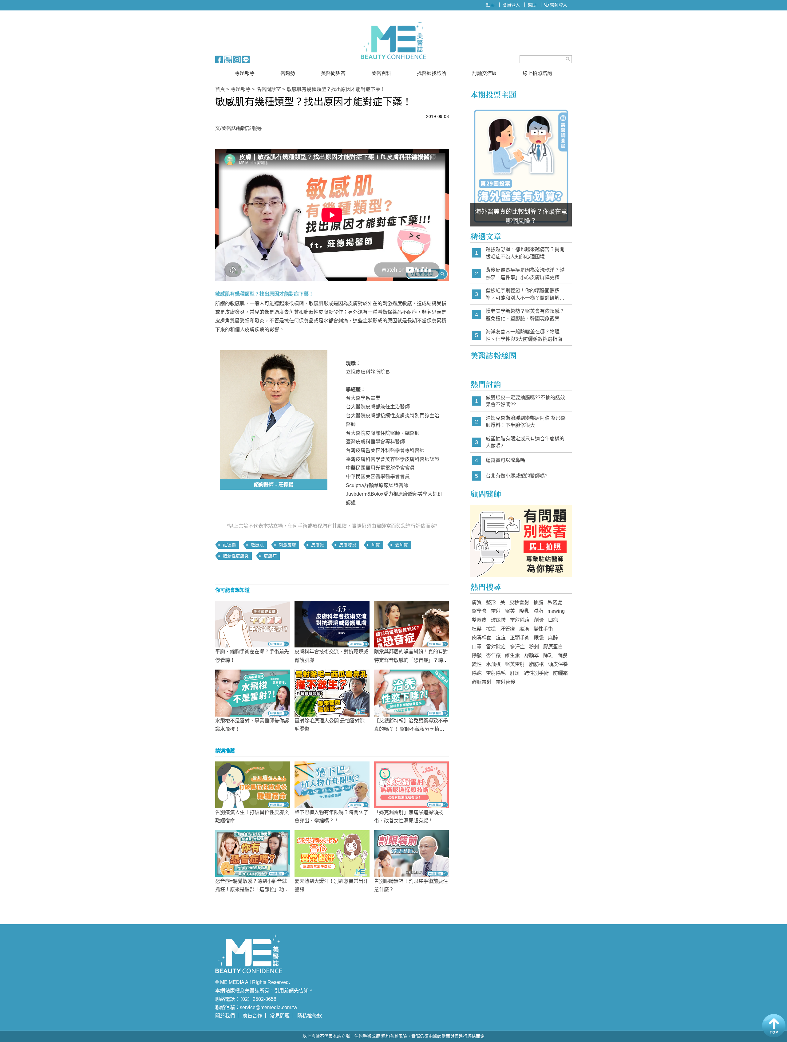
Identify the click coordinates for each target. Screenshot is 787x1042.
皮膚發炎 (347, 544)
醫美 (510, 611)
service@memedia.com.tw (268, 1007)
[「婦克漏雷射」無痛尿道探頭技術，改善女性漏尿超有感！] (411, 784)
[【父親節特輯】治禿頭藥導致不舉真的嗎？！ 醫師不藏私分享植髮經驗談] (411, 692)
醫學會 (479, 611)
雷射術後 (506, 682)
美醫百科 (381, 73)
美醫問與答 (333, 73)
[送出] (568, 59)
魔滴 (524, 628)
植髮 (477, 628)
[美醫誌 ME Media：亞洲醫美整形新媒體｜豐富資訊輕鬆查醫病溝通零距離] (393, 40)
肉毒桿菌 (482, 637)
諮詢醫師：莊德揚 (273, 484)
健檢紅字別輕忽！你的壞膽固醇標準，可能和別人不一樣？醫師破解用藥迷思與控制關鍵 (525, 294)
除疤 (477, 673)
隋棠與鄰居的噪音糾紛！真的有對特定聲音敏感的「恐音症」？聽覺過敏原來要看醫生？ (411, 660)
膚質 (477, 602)
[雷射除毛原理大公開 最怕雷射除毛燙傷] (332, 692)
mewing (556, 611)
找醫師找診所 (431, 73)
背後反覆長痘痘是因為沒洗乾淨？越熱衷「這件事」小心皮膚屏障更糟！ (525, 273)
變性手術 (543, 628)
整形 (491, 602)
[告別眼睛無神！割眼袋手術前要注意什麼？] (411, 853)
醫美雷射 (515, 664)
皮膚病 (270, 555)
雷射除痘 (520, 620)
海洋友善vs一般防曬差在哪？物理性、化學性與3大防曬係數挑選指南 (524, 335)
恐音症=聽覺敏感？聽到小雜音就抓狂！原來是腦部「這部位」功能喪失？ (252, 889)
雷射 (496, 611)
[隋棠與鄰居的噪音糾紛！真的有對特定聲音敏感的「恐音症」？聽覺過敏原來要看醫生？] (411, 623)
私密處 (555, 602)
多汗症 (517, 646)
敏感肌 (257, 544)
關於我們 (225, 1015)
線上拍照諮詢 (537, 73)
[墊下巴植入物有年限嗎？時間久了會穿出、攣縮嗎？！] (332, 784)
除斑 (548, 655)
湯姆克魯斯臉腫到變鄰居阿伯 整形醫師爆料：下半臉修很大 (526, 421)
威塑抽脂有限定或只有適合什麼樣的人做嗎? (525, 442)
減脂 (538, 611)
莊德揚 (229, 544)
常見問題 (280, 1015)
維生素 (512, 655)
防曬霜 (560, 673)
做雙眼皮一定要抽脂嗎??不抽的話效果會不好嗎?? (525, 401)
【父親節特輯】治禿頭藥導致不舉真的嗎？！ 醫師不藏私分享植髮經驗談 (411, 729)
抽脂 (538, 602)
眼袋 (539, 637)
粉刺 (534, 646)
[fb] (219, 59)
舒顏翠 (531, 655)
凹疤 (553, 620)
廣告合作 (252, 1015)
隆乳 (524, 611)
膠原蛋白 (553, 646)
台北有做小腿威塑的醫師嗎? (517, 475)
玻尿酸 (498, 620)
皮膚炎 (317, 544)
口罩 (477, 646)
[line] (246, 59)
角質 (375, 544)
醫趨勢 (287, 73)
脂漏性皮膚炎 (236, 555)
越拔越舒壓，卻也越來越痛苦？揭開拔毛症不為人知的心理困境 (525, 253)
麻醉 (553, 637)
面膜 (562, 655)
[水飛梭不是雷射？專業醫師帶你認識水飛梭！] (252, 692)
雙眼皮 (479, 620)
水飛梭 (493, 664)
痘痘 (501, 637)
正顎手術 (520, 637)
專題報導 (245, 73)
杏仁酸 (493, 655)
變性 (477, 664)
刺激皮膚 (287, 544)
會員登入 (511, 4)
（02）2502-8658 (258, 999)
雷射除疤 (496, 646)
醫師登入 (558, 4)
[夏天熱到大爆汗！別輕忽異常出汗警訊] (332, 853)
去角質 (401, 544)
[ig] (237, 59)
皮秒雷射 (519, 602)
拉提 (491, 628)
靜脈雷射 (482, 682)
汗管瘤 (507, 628)
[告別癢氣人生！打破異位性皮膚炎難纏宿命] (252, 784)
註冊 (490, 4)
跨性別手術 (536, 673)
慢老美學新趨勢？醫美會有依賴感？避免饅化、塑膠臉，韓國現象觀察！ (525, 315)
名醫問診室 (268, 89)
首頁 (220, 89)
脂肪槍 (536, 664)
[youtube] (228, 59)
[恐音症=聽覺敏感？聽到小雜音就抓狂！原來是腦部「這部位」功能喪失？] (252, 853)
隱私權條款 (309, 1015)
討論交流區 (484, 73)
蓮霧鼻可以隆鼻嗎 (505, 460)
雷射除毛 (496, 673)
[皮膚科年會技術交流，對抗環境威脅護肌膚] (332, 623)
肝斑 (515, 673)
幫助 (532, 4)
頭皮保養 (558, 664)
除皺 (477, 655)
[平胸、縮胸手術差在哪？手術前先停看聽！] (252, 623)
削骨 (539, 620)
